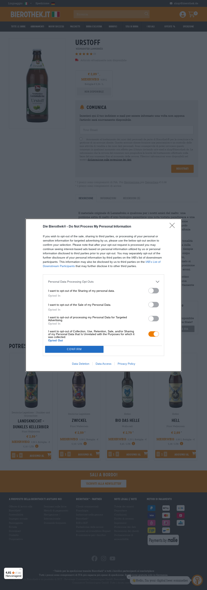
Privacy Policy (126, 363)
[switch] (153, 290)
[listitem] (103, 282)
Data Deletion (80, 363)
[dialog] (103, 295)
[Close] (173, 227)
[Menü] (20, 570)
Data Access (103, 363)
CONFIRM (74, 349)
